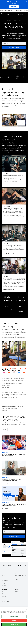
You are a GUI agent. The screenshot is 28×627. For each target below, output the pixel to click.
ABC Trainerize (5, 580)
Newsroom (4, 598)
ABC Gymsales (5, 583)
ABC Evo (3, 575)
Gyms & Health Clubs (19, 573)
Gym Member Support (6, 607)
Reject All (14, 620)
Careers (16, 593)
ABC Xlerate (4, 585)
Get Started (14, 7)
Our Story (16, 591)
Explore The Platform (8, 184)
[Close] (26, 609)
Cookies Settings (14, 616)
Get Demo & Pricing (14, 47)
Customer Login (18, 10)
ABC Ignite (4, 573)
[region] (14, 617)
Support (25, 10)
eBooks (3, 593)
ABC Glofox (4, 578)
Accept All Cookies (14, 624)
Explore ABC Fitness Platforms (6, 10)
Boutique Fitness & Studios (20, 575)
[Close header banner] (26, 2)
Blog (3, 591)
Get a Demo (20, 14)
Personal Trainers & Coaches (18, 579)
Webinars (4, 596)
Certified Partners (5, 601)
